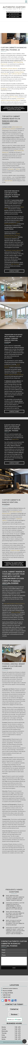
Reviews (14, 1014)
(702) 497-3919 (15, 16)
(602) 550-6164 (15, 14)
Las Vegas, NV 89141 (8, 992)
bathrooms (11, 169)
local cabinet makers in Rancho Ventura (14, 603)
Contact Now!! (14, 271)
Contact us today (15, 550)
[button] (14, 898)
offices (18, 169)
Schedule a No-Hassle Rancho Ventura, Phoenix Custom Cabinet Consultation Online (14, 108)
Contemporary (4, 73)
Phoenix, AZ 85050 (7, 990)
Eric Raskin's (4, 88)
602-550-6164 (13, 96)
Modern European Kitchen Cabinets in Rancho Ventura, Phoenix (12, 235)
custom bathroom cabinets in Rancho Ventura (12, 365)
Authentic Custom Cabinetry (9, 68)
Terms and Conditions (21, 1042)
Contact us (14, 1009)
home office (15, 439)
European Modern (19, 72)
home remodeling (15, 612)
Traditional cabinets (16, 73)
